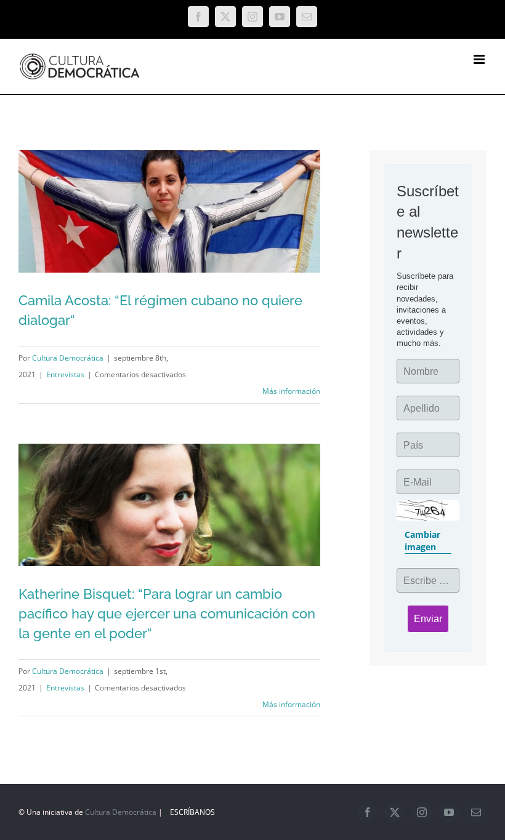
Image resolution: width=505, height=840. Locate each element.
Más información (291, 391)
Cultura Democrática (67, 358)
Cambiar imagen (422, 541)
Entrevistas (65, 374)
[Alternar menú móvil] (480, 59)
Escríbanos (192, 812)
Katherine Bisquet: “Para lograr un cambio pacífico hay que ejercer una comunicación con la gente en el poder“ (166, 613)
